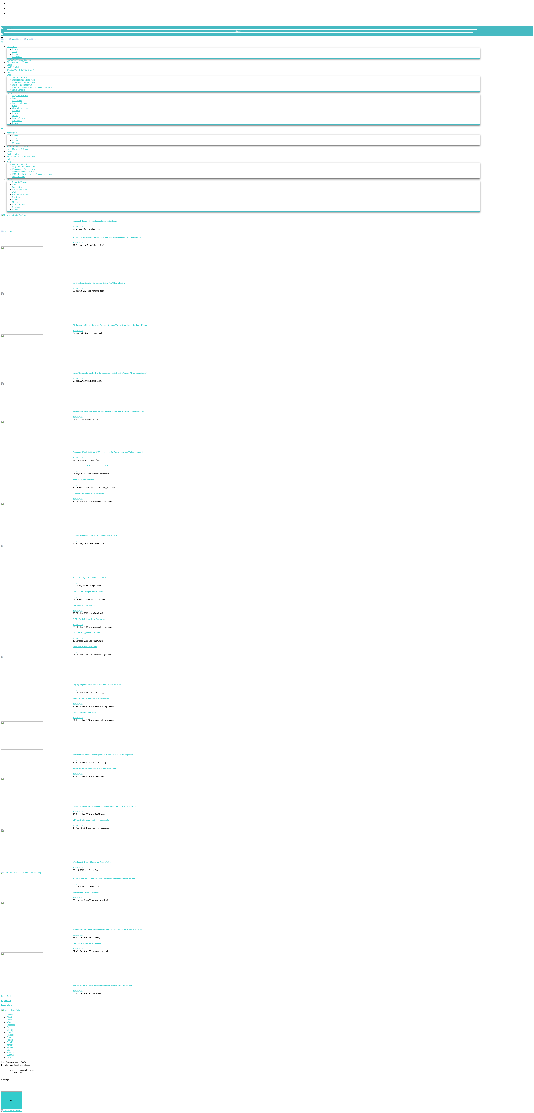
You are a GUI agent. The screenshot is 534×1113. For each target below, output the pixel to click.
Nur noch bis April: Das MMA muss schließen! (90, 578)
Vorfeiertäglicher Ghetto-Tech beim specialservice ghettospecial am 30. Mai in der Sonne (107, 929)
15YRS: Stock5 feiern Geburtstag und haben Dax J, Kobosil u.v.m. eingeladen (103, 755)
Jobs (9, 6)
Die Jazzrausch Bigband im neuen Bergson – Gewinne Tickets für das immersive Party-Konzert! (110, 325)
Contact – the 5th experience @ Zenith (88, 592)
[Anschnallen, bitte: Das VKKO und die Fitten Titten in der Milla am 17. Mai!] (22, 979)
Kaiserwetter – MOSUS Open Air (86, 892)
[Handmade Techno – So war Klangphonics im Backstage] (14, 215)
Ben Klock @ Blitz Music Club (85, 647)
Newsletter (13, 11)
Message (5, 1079)
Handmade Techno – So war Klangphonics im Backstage (95, 221)
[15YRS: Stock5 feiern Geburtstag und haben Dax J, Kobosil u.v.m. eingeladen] (22, 749)
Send (11, 1100)
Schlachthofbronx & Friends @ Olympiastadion (91, 466)
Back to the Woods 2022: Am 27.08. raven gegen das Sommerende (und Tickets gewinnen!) (108, 452)
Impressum (6, 1000)
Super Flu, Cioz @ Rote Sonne (84, 712)
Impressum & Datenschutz (21, 14)
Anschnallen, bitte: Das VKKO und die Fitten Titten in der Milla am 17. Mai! (102, 985)
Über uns (11, 4)
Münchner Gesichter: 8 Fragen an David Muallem (92, 862)
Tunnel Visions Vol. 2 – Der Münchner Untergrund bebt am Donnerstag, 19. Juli (104, 878)
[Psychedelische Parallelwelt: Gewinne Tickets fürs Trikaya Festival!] (22, 277)
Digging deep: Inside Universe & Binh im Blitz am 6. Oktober (97, 684)
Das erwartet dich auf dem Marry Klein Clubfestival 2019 (95, 535)
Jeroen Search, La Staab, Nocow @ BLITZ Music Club (94, 768)
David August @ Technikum (84, 605)
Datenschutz (6, 1005)
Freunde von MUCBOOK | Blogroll (25, 9)
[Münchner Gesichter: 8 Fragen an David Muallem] (22, 856)
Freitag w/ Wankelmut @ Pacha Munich (88, 493)
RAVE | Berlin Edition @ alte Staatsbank (89, 619)
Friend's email (7, 1065)
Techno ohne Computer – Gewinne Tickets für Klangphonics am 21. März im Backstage (107, 237)
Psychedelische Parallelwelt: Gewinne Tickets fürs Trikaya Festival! (99, 283)
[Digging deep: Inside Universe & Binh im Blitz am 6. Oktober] (22, 678)
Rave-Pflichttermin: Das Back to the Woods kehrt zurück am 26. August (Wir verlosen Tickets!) (110, 373)
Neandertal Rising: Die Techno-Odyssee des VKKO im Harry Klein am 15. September (106, 806)
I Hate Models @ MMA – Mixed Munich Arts (90, 633)
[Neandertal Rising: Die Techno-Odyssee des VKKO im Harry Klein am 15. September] (22, 800)
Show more (6, 996)
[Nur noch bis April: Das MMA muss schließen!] (22, 572)
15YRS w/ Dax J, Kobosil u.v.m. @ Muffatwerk (91, 698)
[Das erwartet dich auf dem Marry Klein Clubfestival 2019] (22, 529)
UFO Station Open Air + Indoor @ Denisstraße (91, 820)
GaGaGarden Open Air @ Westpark (87, 943)
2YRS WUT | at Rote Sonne (83, 480)
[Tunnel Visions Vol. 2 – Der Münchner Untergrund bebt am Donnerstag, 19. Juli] (21, 873)
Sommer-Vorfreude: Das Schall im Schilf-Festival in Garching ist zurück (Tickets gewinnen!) (109, 411)
